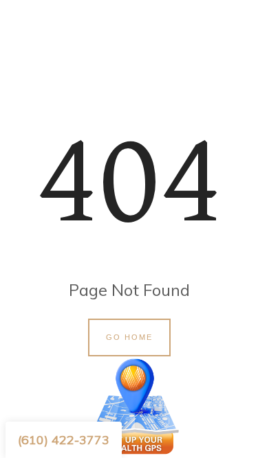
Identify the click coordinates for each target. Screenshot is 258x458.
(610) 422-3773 (63, 440)
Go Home (129, 337)
